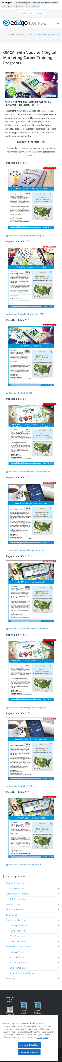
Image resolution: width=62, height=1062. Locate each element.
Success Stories (17, 888)
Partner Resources (15, 883)
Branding (10, 978)
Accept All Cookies (29, 1045)
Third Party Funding (15, 909)
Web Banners (16, 936)
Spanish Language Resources (24, 973)
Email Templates (18, 941)
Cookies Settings (29, 1052)
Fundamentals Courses (17, 920)
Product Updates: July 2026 (38, 1013)
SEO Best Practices (19, 899)
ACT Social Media (18, 957)
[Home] (4, 34)
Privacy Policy (42, 1037)
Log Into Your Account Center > (31, 13)
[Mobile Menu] (58, 23)
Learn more (35, 6)
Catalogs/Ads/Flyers (19, 925)
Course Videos (13, 904)
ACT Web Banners (18, 962)
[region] (29, 1038)
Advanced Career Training (18, 946)
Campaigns (11, 915)
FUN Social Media (18, 930)
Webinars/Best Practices (17, 893)
